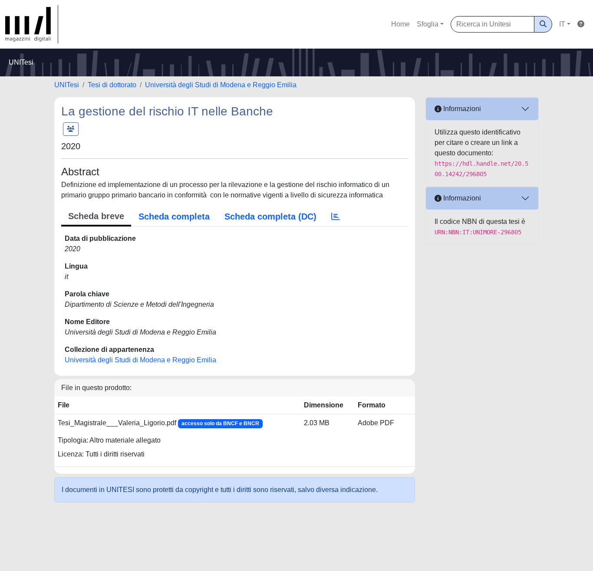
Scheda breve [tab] (96, 216)
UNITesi (66, 85)
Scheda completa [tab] (174, 216)
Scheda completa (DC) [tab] (270, 216)
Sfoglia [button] (427, 24)
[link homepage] (31, 24)
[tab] (335, 216)
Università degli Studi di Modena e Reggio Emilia (220, 85)
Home (400, 24)
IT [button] (562, 24)
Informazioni (461, 108)
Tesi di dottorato (112, 85)
